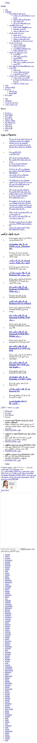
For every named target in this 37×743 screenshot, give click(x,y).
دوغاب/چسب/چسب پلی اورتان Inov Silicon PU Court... (19, 228)
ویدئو (6, 130)
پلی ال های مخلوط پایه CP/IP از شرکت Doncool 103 (19, 246)
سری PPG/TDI (14, 154)
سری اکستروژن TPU (20, 74)
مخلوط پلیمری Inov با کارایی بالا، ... (18, 402)
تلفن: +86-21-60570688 (13, 460)
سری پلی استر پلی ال (16, 33)
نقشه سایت (5, 469)
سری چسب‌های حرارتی (21, 72)
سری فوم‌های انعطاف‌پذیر (22, 48)
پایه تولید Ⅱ (8, 126)
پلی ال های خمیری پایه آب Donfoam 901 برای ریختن (19, 274)
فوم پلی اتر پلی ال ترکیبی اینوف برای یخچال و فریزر (19, 261)
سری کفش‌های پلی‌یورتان (21, 23)
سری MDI (16, 54)
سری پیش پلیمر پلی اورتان (18, 52)
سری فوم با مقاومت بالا (17, 13)
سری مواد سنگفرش (16, 25)
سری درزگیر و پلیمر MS (21, 77)
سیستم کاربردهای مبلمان (21, 19)
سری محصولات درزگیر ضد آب (19, 76)
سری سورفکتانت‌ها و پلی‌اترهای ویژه (21, 66)
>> (13, 407)
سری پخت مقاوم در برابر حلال (23, 62)
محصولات (8, 11)
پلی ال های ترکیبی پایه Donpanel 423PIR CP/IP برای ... (19, 317)
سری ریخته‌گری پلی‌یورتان (22, 37)
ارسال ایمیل (5, 490)
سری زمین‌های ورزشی (21, 31)
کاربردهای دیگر (18, 21)
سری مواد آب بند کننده (20, 83)
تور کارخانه (13, 91)
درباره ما (8, 89)
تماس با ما (8, 95)
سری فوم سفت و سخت (21, 39)
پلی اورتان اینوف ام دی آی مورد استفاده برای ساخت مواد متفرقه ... (20, 146)
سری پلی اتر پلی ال (15, 43)
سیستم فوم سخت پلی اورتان (19, 477)
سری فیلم (16, 70)
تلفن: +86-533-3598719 (13, 430)
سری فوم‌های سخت (20, 50)
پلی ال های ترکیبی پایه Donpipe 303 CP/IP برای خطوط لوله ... (19, 364)
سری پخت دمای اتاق (20, 60)
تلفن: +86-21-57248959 (13, 451)
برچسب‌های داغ (10, 122)
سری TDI (16, 64)
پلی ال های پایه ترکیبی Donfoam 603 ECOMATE (20, 302)
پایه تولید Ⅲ (8, 128)
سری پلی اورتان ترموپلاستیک (23, 41)
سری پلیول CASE (19, 46)
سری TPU (12, 68)
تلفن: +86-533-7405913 (13, 441)
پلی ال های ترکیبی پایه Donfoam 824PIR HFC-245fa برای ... (19, 289)
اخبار (6, 85)
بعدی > (16, 407)
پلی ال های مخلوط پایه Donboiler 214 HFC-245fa (20, 378)
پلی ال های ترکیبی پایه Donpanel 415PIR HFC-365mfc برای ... (19, 334)
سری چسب (17, 35)
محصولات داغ (14, 469)
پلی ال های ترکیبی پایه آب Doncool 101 (19, 390)
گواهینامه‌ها (13, 93)
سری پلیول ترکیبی (19, 44)
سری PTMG (17, 58)
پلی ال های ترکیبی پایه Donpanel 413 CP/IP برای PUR (20, 348)
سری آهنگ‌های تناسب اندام (22, 27)
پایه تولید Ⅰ (8, 124)
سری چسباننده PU (19, 29)
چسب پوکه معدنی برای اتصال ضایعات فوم (19, 471)
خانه (6, 10)
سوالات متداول (10, 87)
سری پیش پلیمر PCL (20, 56)
